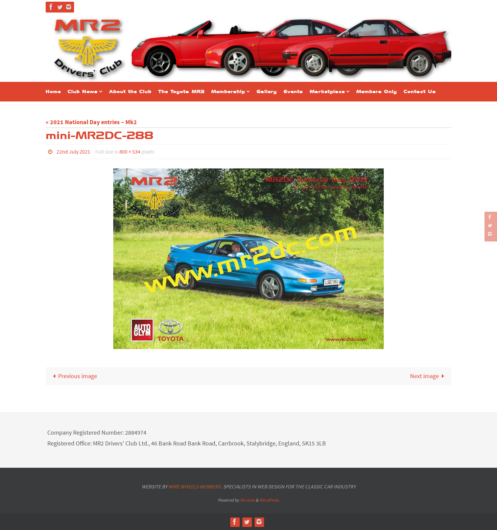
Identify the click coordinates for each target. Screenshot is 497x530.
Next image (424, 376)
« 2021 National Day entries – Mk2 (91, 122)
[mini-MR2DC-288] (248, 258)
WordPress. (269, 500)
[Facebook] (51, 7)
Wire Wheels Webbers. (195, 486)
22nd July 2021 (73, 151)
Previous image (77, 376)
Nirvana (247, 500)
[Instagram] (68, 7)
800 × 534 (129, 151)
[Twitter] (59, 7)
